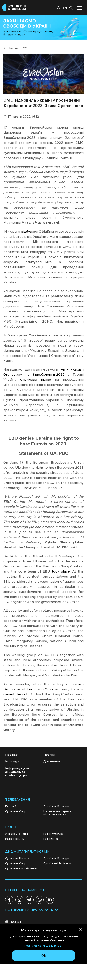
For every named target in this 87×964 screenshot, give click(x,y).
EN (65, 7)
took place (61, 571)
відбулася (29, 231)
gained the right (16, 694)
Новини (49, 754)
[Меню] (79, 7)
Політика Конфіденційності (43, 945)
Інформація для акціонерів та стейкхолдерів (17, 772)
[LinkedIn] (50, 900)
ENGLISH (15, 922)
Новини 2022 (17, 48)
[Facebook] (9, 900)
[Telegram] (30, 900)
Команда (12, 761)
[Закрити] (80, 930)
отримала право (33, 379)
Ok (43, 955)
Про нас (11, 754)
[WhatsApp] (40, 900)
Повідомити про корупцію (31, 909)
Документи (52, 761)
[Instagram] (19, 900)
